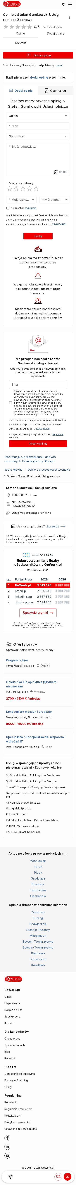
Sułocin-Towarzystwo (38, 947)
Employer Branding (16, 1080)
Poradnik (9, 1058)
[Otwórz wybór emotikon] (55, 172)
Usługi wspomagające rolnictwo (31, 512)
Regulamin (10, 1102)
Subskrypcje (12, 1016)
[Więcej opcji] (69, 17)
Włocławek (38, 861)
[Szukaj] (10, 1176)
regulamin (30, 208)
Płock (38, 872)
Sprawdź (52, 526)
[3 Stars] (23, 188)
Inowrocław (38, 890)
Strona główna (13, 469)
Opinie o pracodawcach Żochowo (49, 469)
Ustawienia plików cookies (20, 1128)
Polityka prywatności (17, 1122)
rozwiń (59, 65)
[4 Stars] (29, 188)
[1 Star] (9, 188)
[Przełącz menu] (70, 4)
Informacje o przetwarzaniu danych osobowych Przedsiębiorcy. (30, 459)
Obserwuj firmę (38, 443)
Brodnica (38, 884)
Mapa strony (12, 1003)
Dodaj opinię (42, 55)
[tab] (20, 90)
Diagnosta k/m (17, 660)
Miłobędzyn (38, 936)
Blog (7, 1051)
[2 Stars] (16, 188)
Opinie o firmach (14, 1045)
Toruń (38, 867)
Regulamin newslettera (18, 1109)
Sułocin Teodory (38, 930)
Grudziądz (38, 878)
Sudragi (37, 918)
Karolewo (38, 965)
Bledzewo (38, 953)
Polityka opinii (13, 1115)
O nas (8, 996)
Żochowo (38, 912)
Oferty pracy (12, 1038)
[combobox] (32, 136)
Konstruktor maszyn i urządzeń (29, 711)
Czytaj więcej (59, 223)
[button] (52, 27)
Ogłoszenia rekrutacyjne (19, 1073)
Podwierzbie (38, 924)
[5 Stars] (36, 188)
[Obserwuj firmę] (58, 1177)
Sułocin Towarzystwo (38, 941)
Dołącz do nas (13, 1009)
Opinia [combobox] (13, 116)
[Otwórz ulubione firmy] (63, 4)
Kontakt (9, 1023)
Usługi (8, 1086)
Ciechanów (38, 896)
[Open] (65, 136)
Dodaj (38, 236)
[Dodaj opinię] (67, 1177)
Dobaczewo (38, 959)
